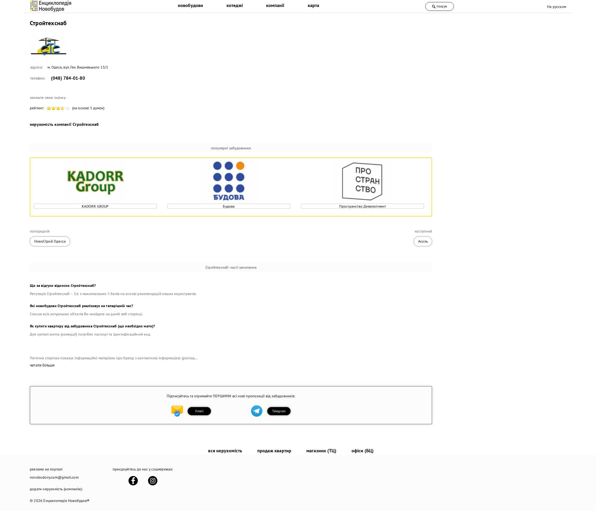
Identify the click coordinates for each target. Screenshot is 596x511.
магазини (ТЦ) (321, 451)
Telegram (278, 411)
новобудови (190, 5)
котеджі (235, 5)
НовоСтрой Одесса (50, 241)
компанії (275, 5)
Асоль (423, 241)
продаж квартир (274, 451)
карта (313, 5)
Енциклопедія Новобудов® (66, 500)
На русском (556, 6)
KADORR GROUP (95, 206)
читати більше (42, 365)
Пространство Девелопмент (362, 206)
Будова (229, 206)
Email (199, 411)
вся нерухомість (225, 451)
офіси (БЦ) (363, 451)
